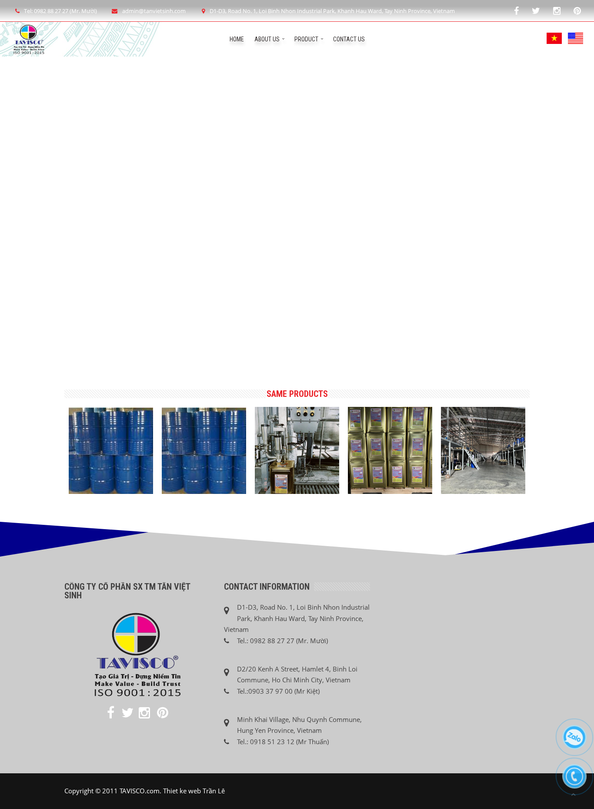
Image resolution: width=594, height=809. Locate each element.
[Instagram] (557, 11)
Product (306, 39)
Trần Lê (214, 790)
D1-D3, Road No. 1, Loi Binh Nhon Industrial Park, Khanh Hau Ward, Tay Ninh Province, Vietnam (332, 11)
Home (237, 39)
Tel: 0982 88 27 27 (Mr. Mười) (60, 11)
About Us (267, 39)
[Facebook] (516, 11)
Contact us (349, 39)
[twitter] (536, 11)
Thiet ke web (182, 790)
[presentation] (60, 442)
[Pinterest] (577, 11)
